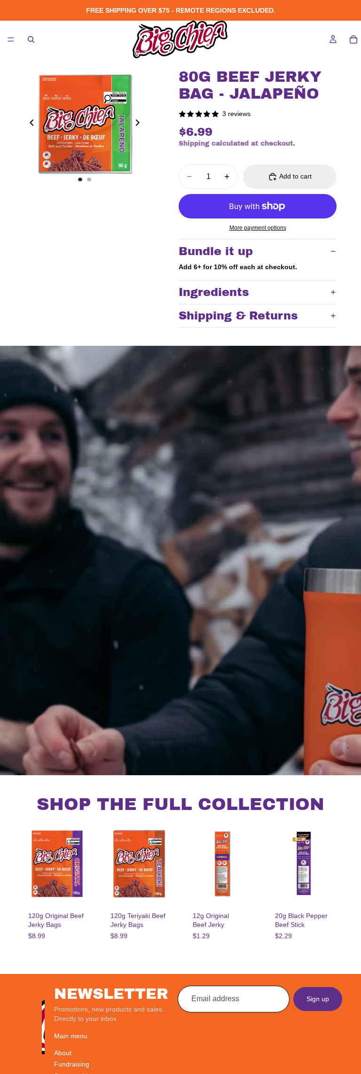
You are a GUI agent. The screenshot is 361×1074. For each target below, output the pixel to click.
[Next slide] (140, 124)
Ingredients (214, 292)
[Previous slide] (29, 124)
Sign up (317, 998)
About (62, 1052)
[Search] (31, 39)
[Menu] (11, 39)
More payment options (257, 228)
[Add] (80, 887)
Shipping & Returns (238, 316)
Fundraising (71, 1064)
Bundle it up (216, 251)
